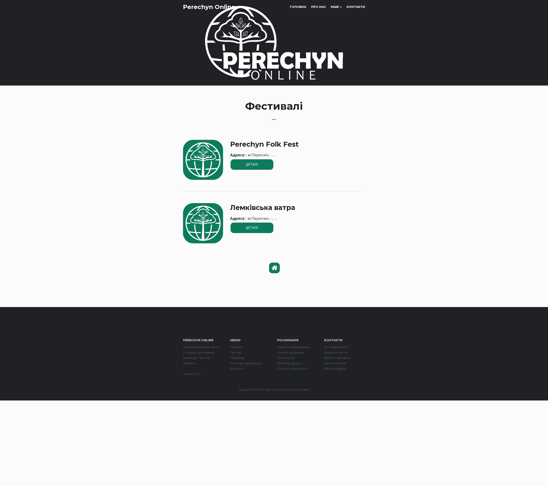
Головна (298, 7)
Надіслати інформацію (293, 347)
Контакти (356, 7)
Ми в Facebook (335, 363)
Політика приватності (293, 368)
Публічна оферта (289, 363)
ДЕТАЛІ (252, 164)
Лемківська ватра (262, 207)
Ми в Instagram (335, 368)
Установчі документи (245, 363)
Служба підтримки (290, 352)
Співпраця (237, 358)
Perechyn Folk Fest (264, 144)
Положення (285, 358)
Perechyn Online (209, 6)
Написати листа (335, 352)
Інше (335, 7)
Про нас (318, 7)
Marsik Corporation (337, 358)
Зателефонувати (336, 347)
